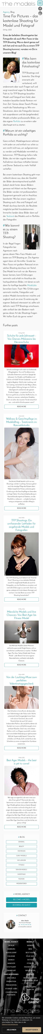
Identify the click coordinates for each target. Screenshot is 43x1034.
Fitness (30, 963)
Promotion (11, 981)
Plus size (30, 956)
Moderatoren (21, 883)
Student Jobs (11, 989)
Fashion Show (30, 967)
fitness (21, 865)
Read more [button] (21, 406)
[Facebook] (40, 9)
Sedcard (10, 216)
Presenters (11, 985)
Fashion (21, 879)
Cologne (11, 956)
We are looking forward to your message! (30, 980)
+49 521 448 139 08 (26, 924)
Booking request (21, 905)
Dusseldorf (11, 953)
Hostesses (21, 851)
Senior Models (21, 869)
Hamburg (11, 949)
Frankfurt (11, 970)
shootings (22, 874)
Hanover (11, 963)
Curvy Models (21, 855)
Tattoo (30, 960)
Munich (11, 960)
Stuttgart (11, 967)
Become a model (21, 900)
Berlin (11, 945)
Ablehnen (11, 1030)
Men (30, 949)
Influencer (21, 860)
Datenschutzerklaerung (10, 1024)
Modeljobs (32, 285)
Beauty (21, 846)
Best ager (30, 953)
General (21, 841)
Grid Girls (11, 978)
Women (30, 945)
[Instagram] (40, 13)
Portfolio (16, 121)
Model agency (11, 942)
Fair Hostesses (11, 974)
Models (30, 942)
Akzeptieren (32, 1030)
